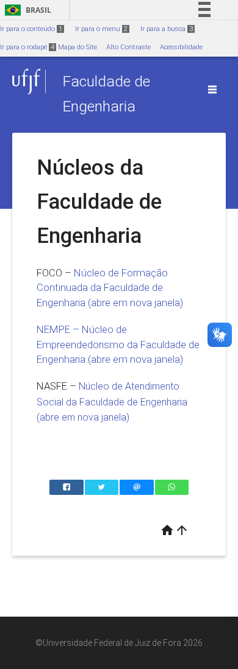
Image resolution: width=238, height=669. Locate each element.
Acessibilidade (181, 47)
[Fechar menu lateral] (212, 89)
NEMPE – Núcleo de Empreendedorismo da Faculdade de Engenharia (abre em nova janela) (118, 344)
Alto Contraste (128, 47)
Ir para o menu (101, 29)
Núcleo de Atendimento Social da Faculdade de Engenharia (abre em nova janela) (112, 401)
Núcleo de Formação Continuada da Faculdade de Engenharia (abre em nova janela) (110, 288)
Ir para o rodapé (27, 47)
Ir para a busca (166, 29)
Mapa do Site (77, 47)
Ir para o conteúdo (31, 29)
